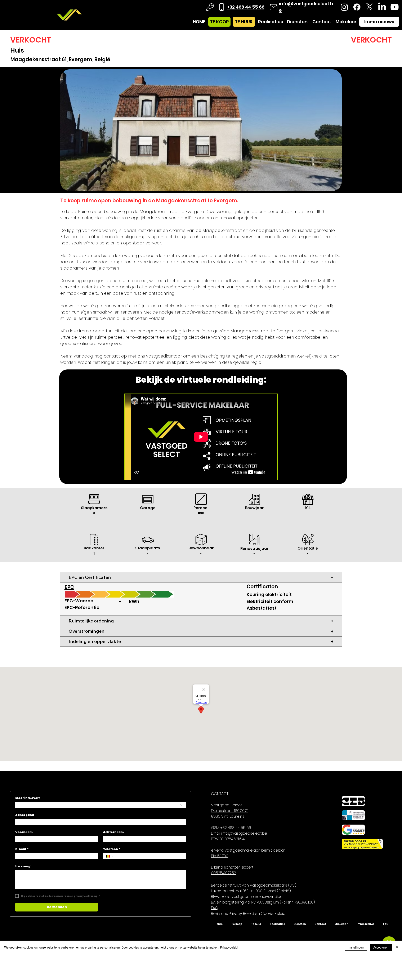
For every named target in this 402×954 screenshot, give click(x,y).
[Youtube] (394, 7)
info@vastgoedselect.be (244, 833)
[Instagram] (344, 7)
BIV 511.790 (219, 855)
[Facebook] (357, 7)
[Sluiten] (396, 947)
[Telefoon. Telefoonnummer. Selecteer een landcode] (110, 856)
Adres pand (24, 815)
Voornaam (24, 832)
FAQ (214, 907)
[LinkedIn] (382, 7)
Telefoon (111, 849)
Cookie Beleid (273, 913)
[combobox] (100, 805)
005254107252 (223, 872)
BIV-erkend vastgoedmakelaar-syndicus (247, 896)
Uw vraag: (23, 866)
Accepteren (380, 947)
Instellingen (356, 947)
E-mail (22, 849)
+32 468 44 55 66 (245, 7)
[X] (369, 7)
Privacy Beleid (241, 913)
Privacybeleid (229, 947)
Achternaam (113, 832)
